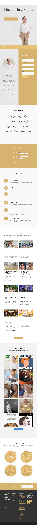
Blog (13, 498)
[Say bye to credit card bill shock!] (26, 406)
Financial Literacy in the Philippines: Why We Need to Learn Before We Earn (26, 251)
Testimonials (14, 502)
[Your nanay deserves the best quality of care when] (26, 391)
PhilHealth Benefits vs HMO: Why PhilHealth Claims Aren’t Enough (11, 272)
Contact (13, 503)
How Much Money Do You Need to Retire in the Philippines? (10, 251)
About (13, 497)
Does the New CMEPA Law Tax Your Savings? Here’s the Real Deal (26, 320)
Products (13, 500)
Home (13, 495)
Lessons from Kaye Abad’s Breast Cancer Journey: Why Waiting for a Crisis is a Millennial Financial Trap (22, 509)
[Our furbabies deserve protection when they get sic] (26, 420)
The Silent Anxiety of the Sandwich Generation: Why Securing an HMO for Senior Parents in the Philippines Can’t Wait (11, 296)
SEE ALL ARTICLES (18, 337)
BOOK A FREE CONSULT (11, 18)
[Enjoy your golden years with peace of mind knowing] (11, 391)
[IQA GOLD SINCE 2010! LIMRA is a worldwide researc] (11, 362)
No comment (13, 259)
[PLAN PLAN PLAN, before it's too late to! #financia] (11, 376)
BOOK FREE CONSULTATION (26, 486)
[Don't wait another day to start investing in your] (26, 376)
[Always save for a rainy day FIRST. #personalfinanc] (11, 406)
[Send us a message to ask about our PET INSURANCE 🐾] (11, 420)
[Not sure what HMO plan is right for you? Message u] (26, 362)
